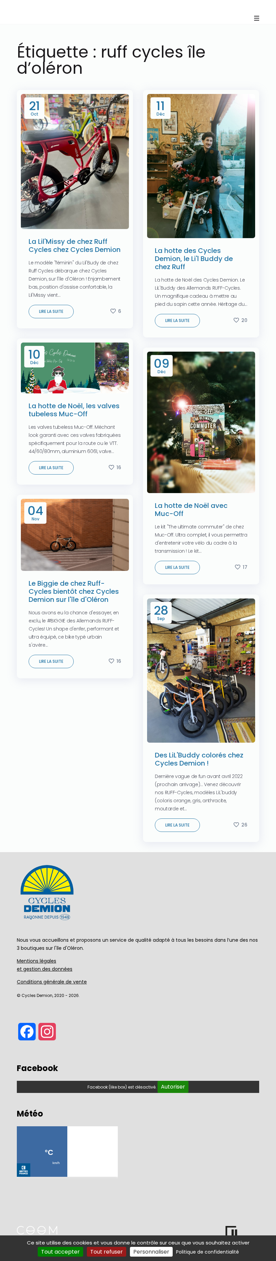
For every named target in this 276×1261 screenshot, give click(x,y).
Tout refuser (106, 1252)
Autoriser (173, 1087)
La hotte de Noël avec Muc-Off (191, 509)
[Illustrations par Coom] (37, 1232)
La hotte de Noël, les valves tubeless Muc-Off (74, 410)
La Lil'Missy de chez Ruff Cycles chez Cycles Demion (74, 245)
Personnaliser (151, 1252)
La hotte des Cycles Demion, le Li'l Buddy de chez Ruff (194, 258)
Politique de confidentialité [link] (207, 1252)
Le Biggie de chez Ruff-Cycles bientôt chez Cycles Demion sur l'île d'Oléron (74, 591)
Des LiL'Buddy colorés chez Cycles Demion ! (199, 759)
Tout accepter (60, 1252)
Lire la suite (51, 311)
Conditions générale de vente (52, 981)
